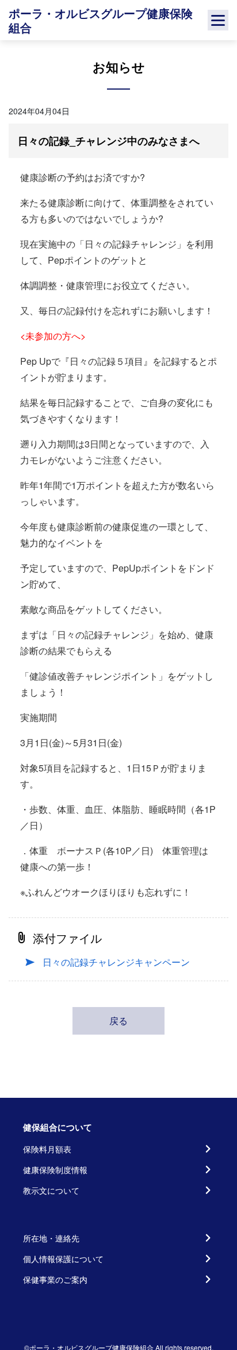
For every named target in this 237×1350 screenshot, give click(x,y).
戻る (118, 1020)
